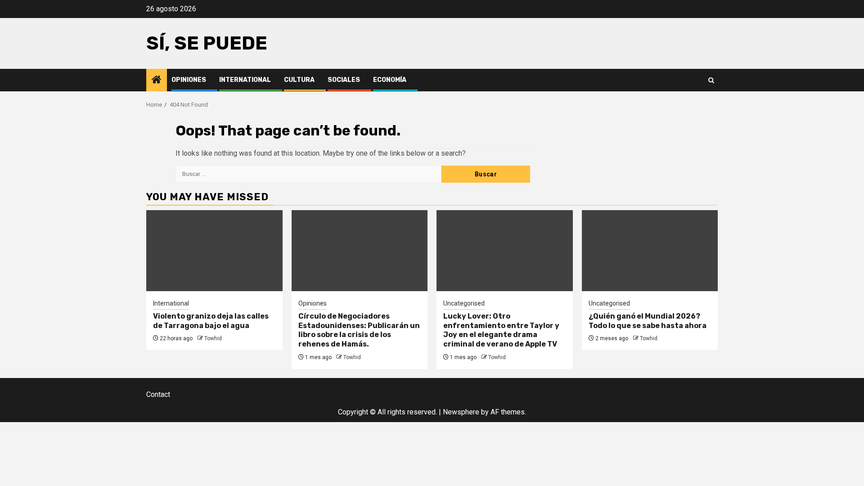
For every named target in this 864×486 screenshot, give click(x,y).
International (245, 80)
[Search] (711, 80)
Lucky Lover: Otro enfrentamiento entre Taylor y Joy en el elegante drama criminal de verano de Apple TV (501, 330)
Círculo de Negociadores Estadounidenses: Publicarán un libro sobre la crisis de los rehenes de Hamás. (359, 330)
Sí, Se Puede (206, 43)
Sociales (344, 80)
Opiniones (188, 80)
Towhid (213, 338)
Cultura (299, 80)
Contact (158, 394)
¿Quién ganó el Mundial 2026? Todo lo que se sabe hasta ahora (647, 321)
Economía (389, 80)
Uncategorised (464, 303)
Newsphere (461, 412)
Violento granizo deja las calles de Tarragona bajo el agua (211, 321)
